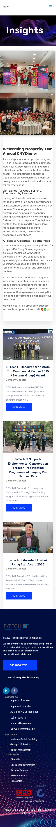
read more (18, 407)
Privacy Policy (18, 775)
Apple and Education (21, 706)
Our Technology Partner (23, 764)
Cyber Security (18, 717)
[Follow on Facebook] (14, 690)
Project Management (20, 749)
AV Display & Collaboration (24, 711)
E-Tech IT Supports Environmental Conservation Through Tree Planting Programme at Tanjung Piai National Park (28, 468)
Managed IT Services (21, 744)
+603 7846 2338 (17, 665)
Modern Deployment (21, 723)
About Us (15, 759)
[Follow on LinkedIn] (6, 690)
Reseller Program (19, 770)
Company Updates (16, 379)
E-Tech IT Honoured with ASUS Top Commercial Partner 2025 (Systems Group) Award (28, 371)
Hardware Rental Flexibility (23, 739)
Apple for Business (20, 700)
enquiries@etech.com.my (23, 677)
